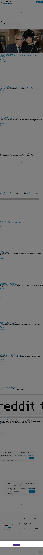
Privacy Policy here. (24, 543)
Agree (16, 545)
